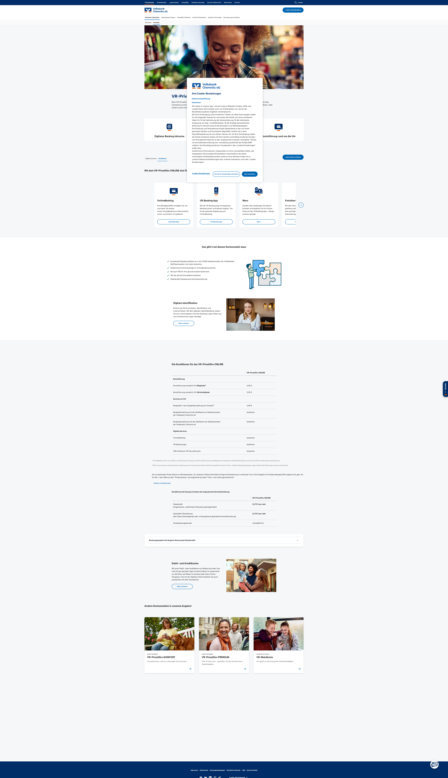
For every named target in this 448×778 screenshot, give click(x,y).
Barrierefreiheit (252, 770)
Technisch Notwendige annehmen (226, 174)
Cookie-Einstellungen (201, 173)
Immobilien (185, 3)
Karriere (237, 3)
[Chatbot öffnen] (434, 764)
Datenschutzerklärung (201, 98)
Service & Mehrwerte (214, 3)
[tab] (152, 17)
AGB (243, 770)
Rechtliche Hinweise (233, 770)
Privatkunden (149, 3)
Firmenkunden (161, 3)
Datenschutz (204, 770)
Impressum (194, 770)
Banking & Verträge (198, 3)
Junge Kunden (174, 3)
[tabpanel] (173, 205)
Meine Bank (228, 3)
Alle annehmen (249, 174)
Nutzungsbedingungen (217, 770)
